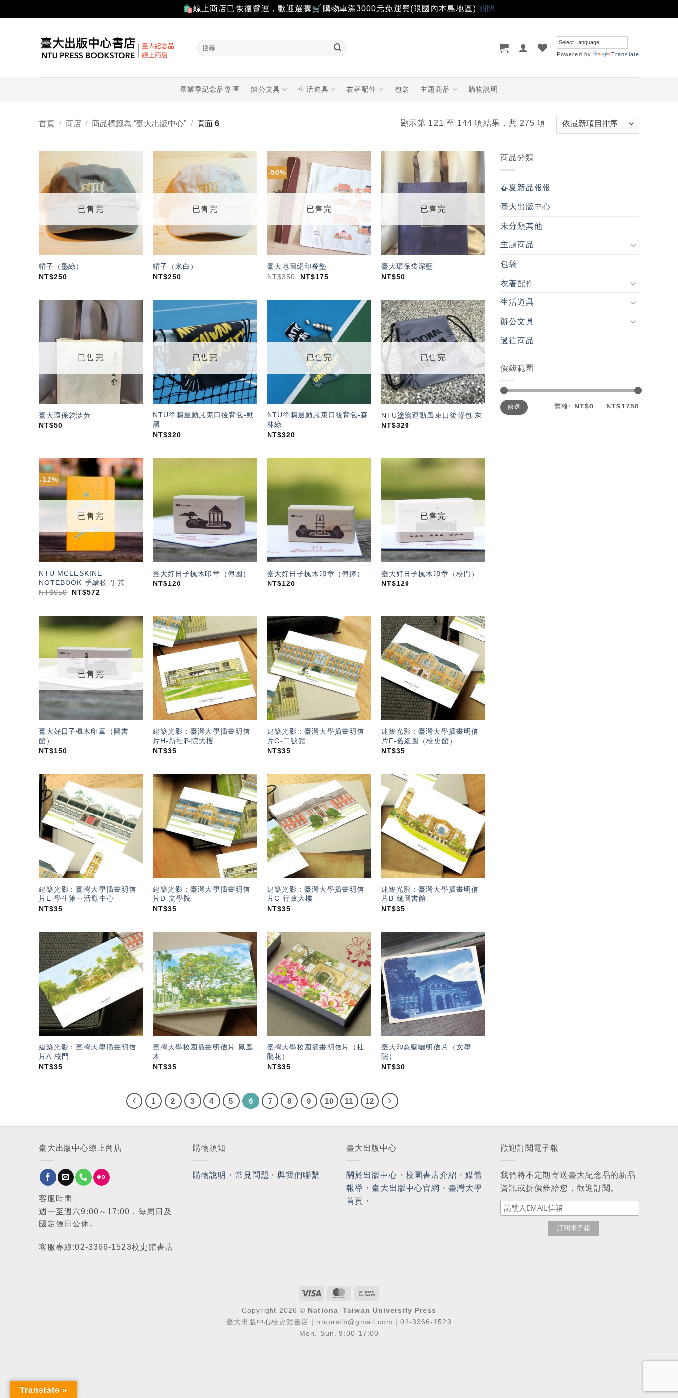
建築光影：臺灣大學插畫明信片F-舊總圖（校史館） (429, 736)
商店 (73, 123)
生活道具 (313, 89)
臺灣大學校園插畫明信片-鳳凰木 (203, 1051)
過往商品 (517, 340)
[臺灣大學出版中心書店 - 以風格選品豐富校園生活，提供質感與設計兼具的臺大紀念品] (110, 47)
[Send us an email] (66, 1177)
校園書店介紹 (431, 1175)
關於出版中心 (372, 1175)
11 (349, 1101)
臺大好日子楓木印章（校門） (429, 574)
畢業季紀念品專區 (210, 89)
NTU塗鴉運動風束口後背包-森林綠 (318, 419)
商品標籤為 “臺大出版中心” (139, 123)
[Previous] (134, 1101)
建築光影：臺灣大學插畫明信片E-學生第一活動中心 (87, 894)
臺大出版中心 (525, 206)
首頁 (47, 123)
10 (329, 1101)
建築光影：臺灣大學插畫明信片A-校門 (87, 1051)
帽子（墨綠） (61, 266)
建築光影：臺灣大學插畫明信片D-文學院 (201, 894)
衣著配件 (361, 89)
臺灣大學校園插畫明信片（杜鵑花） (315, 1051)
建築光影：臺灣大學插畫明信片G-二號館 (315, 736)
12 (369, 1101)
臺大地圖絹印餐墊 (297, 266)
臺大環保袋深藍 (407, 266)
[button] (504, 47)
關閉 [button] (486, 8)
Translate (625, 54)
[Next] (390, 1101)
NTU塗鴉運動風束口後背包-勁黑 (204, 419)
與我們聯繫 (298, 1175)
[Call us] (83, 1177)
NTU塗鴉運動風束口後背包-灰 (432, 415)
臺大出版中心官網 (406, 1188)
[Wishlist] (543, 47)
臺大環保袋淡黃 (66, 415)
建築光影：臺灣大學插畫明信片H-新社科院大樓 (201, 736)
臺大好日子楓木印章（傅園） (201, 574)
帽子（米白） (175, 266)
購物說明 (483, 89)
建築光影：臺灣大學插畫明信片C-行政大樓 (315, 894)
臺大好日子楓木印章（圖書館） (84, 736)
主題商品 (435, 89)
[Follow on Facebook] (48, 1177)
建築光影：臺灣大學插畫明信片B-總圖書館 (429, 894)
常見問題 (252, 1175)
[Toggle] (633, 245)
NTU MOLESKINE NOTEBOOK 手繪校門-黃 (82, 577)
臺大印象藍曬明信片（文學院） (426, 1051)
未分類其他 (521, 226)
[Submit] (337, 47)
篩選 (514, 407)
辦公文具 (265, 89)
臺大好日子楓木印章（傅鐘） (315, 574)
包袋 (402, 89)
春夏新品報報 (525, 187)
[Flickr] (101, 1177)
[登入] (523, 47)
